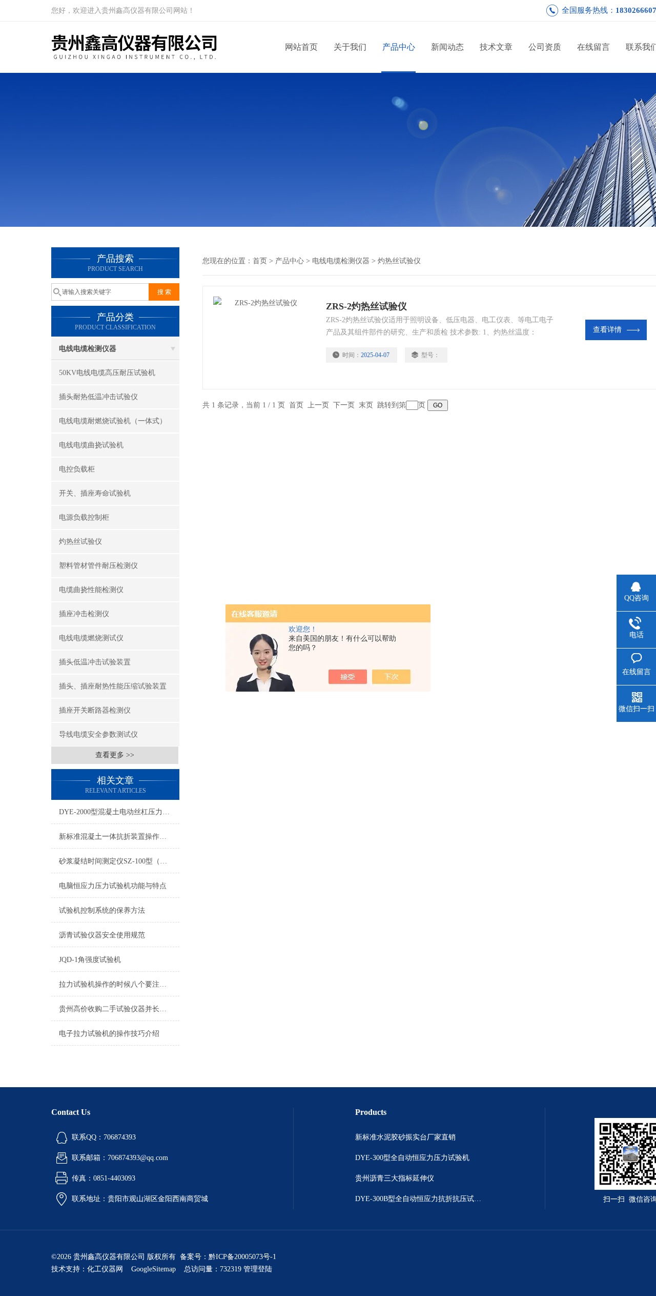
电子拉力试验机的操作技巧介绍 (109, 1033)
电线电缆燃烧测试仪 (91, 638)
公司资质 (544, 47)
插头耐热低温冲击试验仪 (98, 397)
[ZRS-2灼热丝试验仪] (264, 338)
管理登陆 (257, 1269)
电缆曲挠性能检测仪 (91, 590)
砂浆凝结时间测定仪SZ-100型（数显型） (119, 861)
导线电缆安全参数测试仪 (98, 734)
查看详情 (607, 329)
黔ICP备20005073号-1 (242, 1257)
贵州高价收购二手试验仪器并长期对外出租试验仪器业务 (119, 1009)
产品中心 (398, 47)
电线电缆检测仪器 (87, 348)
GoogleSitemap (153, 1269)
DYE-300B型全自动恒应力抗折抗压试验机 (419, 1199)
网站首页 (301, 47)
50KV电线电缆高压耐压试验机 (107, 373)
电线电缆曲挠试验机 (91, 445)
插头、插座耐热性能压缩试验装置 (113, 686)
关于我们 (350, 47)
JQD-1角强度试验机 (90, 960)
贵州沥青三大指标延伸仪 (394, 1178)
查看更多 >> (114, 755)
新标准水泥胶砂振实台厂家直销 (405, 1137)
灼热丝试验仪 (80, 541)
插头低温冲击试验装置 (95, 662)
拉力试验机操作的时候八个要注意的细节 (119, 984)
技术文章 (496, 47)
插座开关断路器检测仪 (95, 710)
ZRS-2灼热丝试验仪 (366, 306)
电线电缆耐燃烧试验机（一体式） (113, 421)
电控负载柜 (77, 469)
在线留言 (593, 47)
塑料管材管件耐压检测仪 (98, 566)
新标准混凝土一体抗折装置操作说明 (116, 836)
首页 (260, 261)
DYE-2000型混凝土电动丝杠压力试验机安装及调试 (119, 812)
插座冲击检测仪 (84, 614)
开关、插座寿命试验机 (95, 493)
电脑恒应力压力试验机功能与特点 (113, 886)
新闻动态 (447, 47)
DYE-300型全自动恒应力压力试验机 (412, 1158)
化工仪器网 (105, 1269)
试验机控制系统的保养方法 (102, 910)
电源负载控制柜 (84, 517)
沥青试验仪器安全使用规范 (102, 935)
